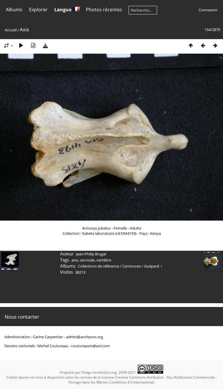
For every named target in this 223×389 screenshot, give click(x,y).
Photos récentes (104, 9)
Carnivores (131, 266)
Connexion (208, 9)
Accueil (11, 29)
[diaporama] (21, 45)
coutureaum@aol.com (90, 345)
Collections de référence (98, 266)
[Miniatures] (191, 45)
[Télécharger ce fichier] (45, 45)
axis (74, 260)
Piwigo (86, 372)
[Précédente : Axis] (203, 45)
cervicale (87, 260)
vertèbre (103, 260)
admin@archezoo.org (84, 336)
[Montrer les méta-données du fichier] (33, 45)
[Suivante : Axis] (215, 45)
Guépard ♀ (153, 266)
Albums (14, 9)
